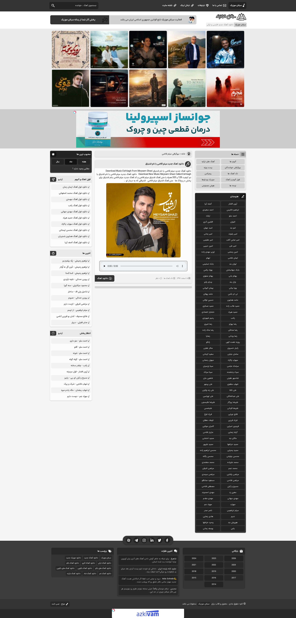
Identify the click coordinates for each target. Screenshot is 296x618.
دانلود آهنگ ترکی (104, 563)
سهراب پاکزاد (233, 360)
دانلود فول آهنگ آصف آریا (76, 242)
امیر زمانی (208, 234)
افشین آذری (208, 222)
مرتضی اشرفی (208, 468)
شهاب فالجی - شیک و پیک (75, 384)
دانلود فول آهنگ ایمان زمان (75, 187)
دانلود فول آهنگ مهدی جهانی (74, 211)
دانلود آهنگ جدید (91, 557)
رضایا (208, 336)
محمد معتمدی (208, 462)
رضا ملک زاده (208, 330)
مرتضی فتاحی (233, 480)
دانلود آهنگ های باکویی (65, 568)
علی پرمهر (208, 384)
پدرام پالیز (208, 282)
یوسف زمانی (208, 528)
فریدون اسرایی (233, 426)
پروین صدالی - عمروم (77, 298)
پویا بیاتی (233, 288)
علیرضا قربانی (232, 408)
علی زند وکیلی (208, 390)
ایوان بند (232, 264)
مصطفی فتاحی (208, 486)
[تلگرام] (136, 540)
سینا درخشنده (233, 372)
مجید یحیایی (232, 450)
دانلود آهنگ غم (105, 573)
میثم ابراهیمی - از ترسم (77, 310)
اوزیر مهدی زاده (208, 252)
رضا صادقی (233, 330)
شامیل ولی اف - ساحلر (77, 291)
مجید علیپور (208, 444)
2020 (234, 571)
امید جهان (208, 228)
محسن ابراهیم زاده (208, 450)
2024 (194, 558)
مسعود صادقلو (208, 480)
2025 (214, 558)
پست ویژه (208, 167)
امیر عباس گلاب (232, 240)
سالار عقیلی (208, 348)
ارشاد (208, 216)
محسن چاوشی (232, 456)
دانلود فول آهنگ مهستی (76, 199)
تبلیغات (201, 5)
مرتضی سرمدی (208, 474)
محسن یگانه (208, 456)
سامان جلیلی (232, 354)
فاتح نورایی (233, 414)
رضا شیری (208, 324)
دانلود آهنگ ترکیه (73, 573)
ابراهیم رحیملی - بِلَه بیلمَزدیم (74, 261)
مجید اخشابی (208, 438)
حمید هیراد (233, 312)
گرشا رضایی (233, 432)
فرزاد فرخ (208, 414)
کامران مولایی (208, 426)
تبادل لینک (185, 5)
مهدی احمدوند (208, 492)
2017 (234, 577)
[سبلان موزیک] (231, 19)
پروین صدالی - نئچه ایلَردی (75, 279)
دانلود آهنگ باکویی (85, 568)
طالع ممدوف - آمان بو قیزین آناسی (71, 316)
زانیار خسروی (232, 348)
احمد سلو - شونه (80, 353)
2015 (194, 577)
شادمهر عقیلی (233, 378)
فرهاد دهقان (208, 420)
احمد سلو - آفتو (80, 347)
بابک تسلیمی (208, 264)
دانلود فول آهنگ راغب (77, 205)
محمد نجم (232, 468)
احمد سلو (233, 216)
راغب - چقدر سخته (79, 365)
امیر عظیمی (208, 240)
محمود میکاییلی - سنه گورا (75, 285)
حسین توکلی (208, 300)
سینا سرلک (208, 372)
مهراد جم (208, 504)
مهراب (232, 504)
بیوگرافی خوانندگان (233, 167)
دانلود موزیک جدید (73, 557)
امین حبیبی (208, 246)
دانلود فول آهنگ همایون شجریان (72, 236)
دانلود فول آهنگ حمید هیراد (75, 218)
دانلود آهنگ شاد (90, 573)
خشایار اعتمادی (208, 312)
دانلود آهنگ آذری (88, 563)
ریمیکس (208, 173)
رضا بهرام (233, 324)
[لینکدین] (152, 540)
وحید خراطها (208, 522)
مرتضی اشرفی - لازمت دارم (75, 304)
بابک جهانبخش (232, 270)
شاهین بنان (208, 378)
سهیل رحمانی (208, 360)
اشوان (232, 222)
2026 (234, 558)
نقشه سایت (167, 5)
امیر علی (232, 246)
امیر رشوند (232, 234)
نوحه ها (233, 185)
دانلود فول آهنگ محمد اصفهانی (73, 193)
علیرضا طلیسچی (208, 402)
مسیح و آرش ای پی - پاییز (75, 378)
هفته (84, 161)
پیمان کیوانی (208, 288)
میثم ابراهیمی (233, 510)
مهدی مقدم (208, 498)
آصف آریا (208, 203)
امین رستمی (233, 252)
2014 (214, 584)
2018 (194, 571)
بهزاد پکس (208, 270)
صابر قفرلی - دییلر (79, 322)
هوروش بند (233, 522)
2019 (214, 571)
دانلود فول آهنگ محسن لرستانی (73, 230)
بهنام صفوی (208, 276)
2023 (234, 565)
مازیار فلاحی (208, 432)
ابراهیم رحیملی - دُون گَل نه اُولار (73, 267)
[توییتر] (159, 540)
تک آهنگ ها (168, 278)
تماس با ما (217, 5)
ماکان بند (233, 438)
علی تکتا (232, 390)
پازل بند (233, 282)
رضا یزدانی (232, 336)
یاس (233, 528)
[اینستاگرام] (144, 540)
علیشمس (208, 408)
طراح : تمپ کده (58, 604)
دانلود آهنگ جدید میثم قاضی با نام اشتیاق (164, 164)
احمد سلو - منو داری (78, 341)
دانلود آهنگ (102, 278)
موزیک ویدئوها (208, 179)
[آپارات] (129, 540)
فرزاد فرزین (232, 420)
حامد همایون (232, 300)
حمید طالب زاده (233, 306)
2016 (214, 577)
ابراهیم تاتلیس (233, 209)
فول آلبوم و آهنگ (233, 179)
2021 (194, 565)
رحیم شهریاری (208, 318)
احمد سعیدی (208, 209)
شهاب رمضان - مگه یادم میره (74, 390)
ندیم (233, 516)
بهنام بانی (233, 276)
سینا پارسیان (208, 366)
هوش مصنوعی (208, 185)
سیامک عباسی (233, 366)
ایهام (208, 258)
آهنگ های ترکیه (208, 161)
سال (58, 161)
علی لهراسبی (208, 396)
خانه (183, 154)
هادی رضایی (208, 516)
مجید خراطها (232, 444)
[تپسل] (74, 112)
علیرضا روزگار (233, 402)
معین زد (232, 492)
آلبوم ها (233, 161)
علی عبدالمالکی (233, 396)
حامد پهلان (208, 294)
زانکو (208, 342)
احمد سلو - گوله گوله (78, 359)
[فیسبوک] (167, 540)
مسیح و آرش (232, 486)
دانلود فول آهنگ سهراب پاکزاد (74, 224)
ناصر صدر (208, 510)
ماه (71, 161)
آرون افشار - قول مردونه (77, 371)
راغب (233, 318)
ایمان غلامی (233, 258)
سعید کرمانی (208, 354)
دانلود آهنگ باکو (72, 563)
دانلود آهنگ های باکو (103, 568)
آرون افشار (232, 203)
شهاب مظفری (232, 384)
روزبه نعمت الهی (233, 342)
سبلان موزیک (236, 5)
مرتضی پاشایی (233, 474)
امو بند (233, 228)
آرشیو (60, 179)
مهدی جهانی (232, 498)
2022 (214, 565)
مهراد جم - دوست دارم (77, 396)
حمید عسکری (208, 306)
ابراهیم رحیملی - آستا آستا (76, 273)
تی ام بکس (233, 294)
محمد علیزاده (232, 462)
